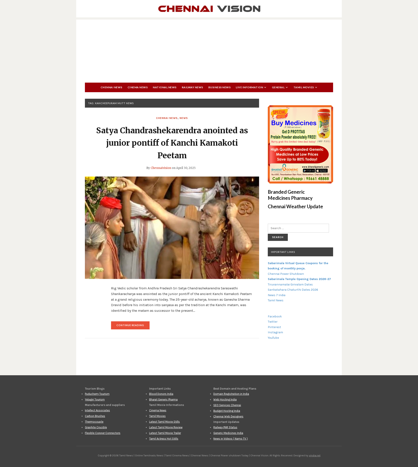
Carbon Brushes (95, 416)
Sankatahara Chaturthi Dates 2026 (293, 290)
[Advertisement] (209, 50)
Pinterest (274, 327)
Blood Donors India (161, 393)
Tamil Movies (303, 87)
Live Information (249, 87)
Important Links (283, 251)
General (278, 87)
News (184, 118)
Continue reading (133, 326)
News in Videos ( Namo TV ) (230, 438)
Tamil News (275, 300)
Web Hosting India (225, 399)
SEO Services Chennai (227, 405)
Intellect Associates (97, 410)
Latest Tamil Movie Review (165, 427)
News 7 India (276, 295)
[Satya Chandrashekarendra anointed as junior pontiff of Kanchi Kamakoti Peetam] (172, 227)
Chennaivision (161, 168)
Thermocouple (94, 421)
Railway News (192, 87)
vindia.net (314, 455)
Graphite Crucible (96, 427)
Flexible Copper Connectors (102, 433)
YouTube (273, 338)
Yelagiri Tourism (95, 399)
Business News (219, 87)
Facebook (275, 316)
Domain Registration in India (231, 393)
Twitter (273, 322)
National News (165, 87)
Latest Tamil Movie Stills (164, 421)
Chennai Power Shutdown (286, 274)
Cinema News (138, 87)
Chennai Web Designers (228, 416)
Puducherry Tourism (97, 393)
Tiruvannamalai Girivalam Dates (290, 284)
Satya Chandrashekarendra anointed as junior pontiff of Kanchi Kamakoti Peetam (172, 143)
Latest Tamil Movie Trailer (165, 433)
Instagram (275, 332)
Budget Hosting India (226, 410)
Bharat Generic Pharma (163, 399)
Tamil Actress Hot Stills (163, 438)
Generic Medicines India (228, 433)
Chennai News (111, 87)
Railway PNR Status (225, 427)
